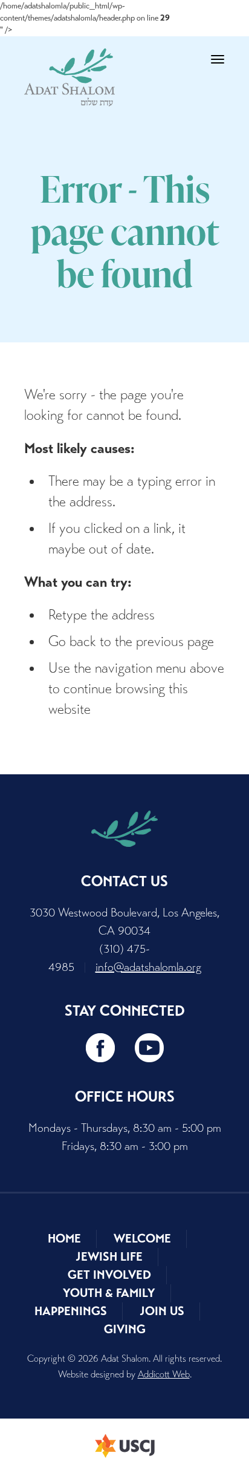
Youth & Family (109, 1293)
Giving (125, 1329)
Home (64, 1238)
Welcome (142, 1238)
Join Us (162, 1311)
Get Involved (109, 1274)
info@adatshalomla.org (148, 967)
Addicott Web (164, 1374)
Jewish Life (109, 1256)
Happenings (70, 1311)
